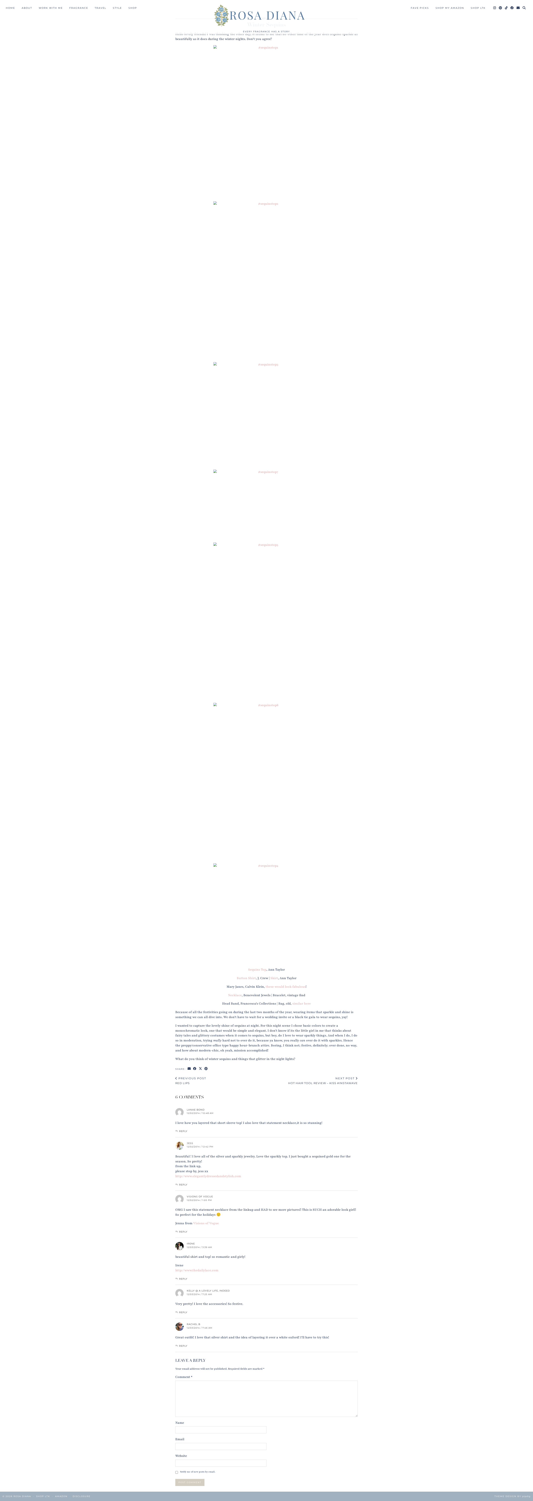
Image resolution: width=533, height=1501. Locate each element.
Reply (183, 1131)
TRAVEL (100, 7)
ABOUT (27, 7)
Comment (183, 1377)
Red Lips (190, 1081)
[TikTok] (506, 8)
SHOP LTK (478, 7)
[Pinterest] (500, 8)
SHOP (132, 7)
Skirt (274, 978)
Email (179, 1439)
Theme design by (512, 1496)
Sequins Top (257, 969)
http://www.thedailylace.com (196, 1270)
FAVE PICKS (420, 7)
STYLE (117, 7)
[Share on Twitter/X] (200, 1069)
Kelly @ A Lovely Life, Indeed (208, 1290)
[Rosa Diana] (266, 15)
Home (10, 7)
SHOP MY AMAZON (450, 7)
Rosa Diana (22, 1496)
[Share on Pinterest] (206, 1069)
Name (179, 1423)
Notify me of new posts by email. (197, 1471)
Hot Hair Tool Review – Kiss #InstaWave (323, 1081)
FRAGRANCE (78, 7)
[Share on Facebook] (195, 1069)
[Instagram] (494, 8)
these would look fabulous (286, 987)
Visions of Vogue (200, 1196)
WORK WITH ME (51, 7)
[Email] (518, 8)
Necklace (235, 995)
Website (181, 1456)
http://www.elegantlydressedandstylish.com (208, 1176)
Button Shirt (246, 978)
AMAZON (61, 1496)
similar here (301, 1003)
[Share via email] (189, 1069)
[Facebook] (512, 8)
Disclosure (82, 1496)
